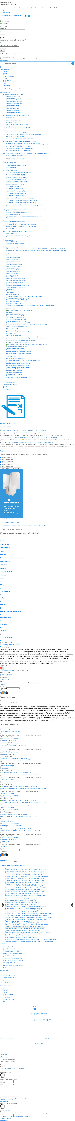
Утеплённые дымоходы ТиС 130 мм (16, 183)
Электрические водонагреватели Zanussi (18, 367)
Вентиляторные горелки (10, 962)
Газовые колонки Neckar (13, 266)
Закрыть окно (4, 60)
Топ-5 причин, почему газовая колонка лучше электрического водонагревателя (30, 442)
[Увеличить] (10, 644)
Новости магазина (7, 457)
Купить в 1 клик (5, 686)
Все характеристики (6, 674)
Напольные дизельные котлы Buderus (17, 124)
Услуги (5, 75)
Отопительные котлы (9, 948)
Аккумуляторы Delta (12, 328)
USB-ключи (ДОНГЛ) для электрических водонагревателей (23, 360)
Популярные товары (9, 382)
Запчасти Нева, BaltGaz (12, 307)
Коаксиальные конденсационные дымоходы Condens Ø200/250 (24, 204)
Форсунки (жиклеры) (9, 955)
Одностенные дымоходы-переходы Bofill (18, 323)
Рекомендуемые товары (10, 384)
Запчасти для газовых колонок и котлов (14, 953)
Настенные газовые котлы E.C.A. (15, 284)
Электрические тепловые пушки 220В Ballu (18, 351)
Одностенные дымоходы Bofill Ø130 (16, 321)
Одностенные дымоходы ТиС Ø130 (16, 176)
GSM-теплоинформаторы (13, 330)
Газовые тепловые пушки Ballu (15, 348)
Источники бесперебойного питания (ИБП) (18, 331)
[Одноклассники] (3, 693)
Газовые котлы (10, 289)
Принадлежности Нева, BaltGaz (15, 303)
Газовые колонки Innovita (13, 263)
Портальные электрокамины (14, 376)
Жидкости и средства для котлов (13, 965)
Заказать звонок (35, 16)
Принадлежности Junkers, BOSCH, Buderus (18, 300)
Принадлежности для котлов (11, 951)
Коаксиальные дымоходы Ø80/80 (15, 190)
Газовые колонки (8, 946)
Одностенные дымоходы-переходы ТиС (17, 179)
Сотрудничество (8, 388)
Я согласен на (15, 39)
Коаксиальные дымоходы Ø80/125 (16, 195)
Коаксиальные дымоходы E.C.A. (15, 317)
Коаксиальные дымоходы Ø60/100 (16, 191)
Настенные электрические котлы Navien (17, 285)
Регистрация (6, 12)
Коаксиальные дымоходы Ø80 (14, 188)
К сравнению (15, 738)
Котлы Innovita (10, 292)
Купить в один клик (7, 1099)
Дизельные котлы (11, 291)
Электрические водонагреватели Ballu (17, 362)
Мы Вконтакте (7, 389)
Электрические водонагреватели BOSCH (18, 363)
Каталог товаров (5, 92)
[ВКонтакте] (1, 693)
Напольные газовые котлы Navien (15, 278)
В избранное (4, 740)
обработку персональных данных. (19, 39)
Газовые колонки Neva (12, 268)
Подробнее (10, 737)
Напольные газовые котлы (13, 120)
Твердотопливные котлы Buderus (15, 287)
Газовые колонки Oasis (12, 270)
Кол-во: (3, 688)
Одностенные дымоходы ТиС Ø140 (16, 177)
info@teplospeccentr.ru (39, 1014)
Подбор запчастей (8, 82)
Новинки (5, 381)
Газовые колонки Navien (13, 257)
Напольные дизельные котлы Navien (16, 280)
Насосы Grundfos (8, 964)
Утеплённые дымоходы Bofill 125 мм (16, 184)
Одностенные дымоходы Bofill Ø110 (16, 319)
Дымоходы (6, 957)
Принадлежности (11, 333)
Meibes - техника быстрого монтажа (13, 960)
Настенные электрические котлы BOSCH (18, 127)
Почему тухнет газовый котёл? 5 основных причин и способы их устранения (29, 432)
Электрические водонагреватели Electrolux (18, 365)
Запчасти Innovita (11, 308)
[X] (7, 693)
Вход (4, 11)
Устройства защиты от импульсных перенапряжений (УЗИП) (23, 337)
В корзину (4, 684)
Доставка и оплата (8, 76)
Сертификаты (7, 80)
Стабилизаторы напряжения (14, 335)
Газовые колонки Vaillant (13, 271)
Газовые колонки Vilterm (13, 273)
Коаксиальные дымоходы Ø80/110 (16, 193)
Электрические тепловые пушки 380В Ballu (18, 353)
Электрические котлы (12, 294)
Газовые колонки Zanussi (13, 259)
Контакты (5, 83)
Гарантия (5, 78)
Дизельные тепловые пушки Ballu (15, 350)
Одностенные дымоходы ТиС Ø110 (16, 174)
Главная (5, 71)
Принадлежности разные (13, 301)
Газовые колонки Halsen (13, 261)
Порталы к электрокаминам (14, 374)
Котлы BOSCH (10, 277)
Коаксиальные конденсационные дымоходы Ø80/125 (21, 200)
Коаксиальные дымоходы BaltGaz (15, 316)
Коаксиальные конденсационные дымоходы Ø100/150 (21, 202)
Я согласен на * (15, 1098)
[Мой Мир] (5, 693)
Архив (5, 967)
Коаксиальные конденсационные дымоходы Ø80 (20, 198)
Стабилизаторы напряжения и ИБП (13, 958)
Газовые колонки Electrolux (14, 264)
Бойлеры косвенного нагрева (11, 950)
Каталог (5, 73)
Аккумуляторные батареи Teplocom (16, 326)
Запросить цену (6, 1118)
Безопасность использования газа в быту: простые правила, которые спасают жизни (32, 437)
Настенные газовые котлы (13, 119)
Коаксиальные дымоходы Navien (15, 314)
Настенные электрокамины (14, 372)
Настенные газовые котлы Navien (15, 282)
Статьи (5, 386)
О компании (6, 85)
